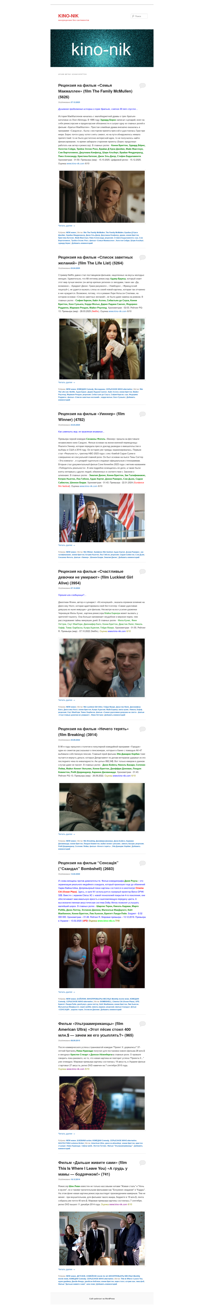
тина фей (140, 1281)
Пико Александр (96, 237)
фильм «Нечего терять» (100, 846)
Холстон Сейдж (123, 240)
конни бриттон (132, 235)
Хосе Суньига (119, 397)
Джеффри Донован (104, 840)
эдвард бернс (64, 243)
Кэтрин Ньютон (92, 554)
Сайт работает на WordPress (102, 1298)
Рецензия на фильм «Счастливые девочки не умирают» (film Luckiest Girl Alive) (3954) (95, 577)
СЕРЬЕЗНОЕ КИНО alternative (119, 389)
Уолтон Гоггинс (99, 1145)
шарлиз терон (77, 1009)
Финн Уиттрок (97, 714)
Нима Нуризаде (73, 1145)
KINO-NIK (68, 15)
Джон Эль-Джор (93, 235)
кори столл (120, 1281)
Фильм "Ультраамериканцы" (120, 1145)
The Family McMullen (115, 232)
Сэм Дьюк (139, 554)
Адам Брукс (81, 391)
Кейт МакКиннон (106, 1004)
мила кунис (124, 709)
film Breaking (89, 840)
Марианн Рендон (74, 394)
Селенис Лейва (82, 846)
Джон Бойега (119, 840)
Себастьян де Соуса (101, 394)
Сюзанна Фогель (65, 557)
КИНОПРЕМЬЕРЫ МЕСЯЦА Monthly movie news (108, 998)
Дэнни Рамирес (133, 552)
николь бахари (128, 843)
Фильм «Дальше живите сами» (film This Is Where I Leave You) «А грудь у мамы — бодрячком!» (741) (92, 1168)
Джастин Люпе (122, 706)
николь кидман (98, 1006)
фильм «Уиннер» (81, 557)
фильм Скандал (122, 1006)
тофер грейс (86, 1145)
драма (122, 235)
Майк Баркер (112, 709)
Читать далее (66, 225)
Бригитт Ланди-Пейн (67, 1004)
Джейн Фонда (78, 1281)
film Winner (88, 552)
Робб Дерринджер (66, 846)
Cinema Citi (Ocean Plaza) (123, 1001)
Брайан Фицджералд (75, 235)
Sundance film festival (103, 552)
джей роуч (81, 1004)
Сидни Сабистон (127, 554)
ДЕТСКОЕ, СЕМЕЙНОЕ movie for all (92, 1276)
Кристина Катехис (66, 237)
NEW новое (71, 232)
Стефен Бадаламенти (124, 237)
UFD (137, 1001)
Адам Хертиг (119, 552)
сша (136, 237)
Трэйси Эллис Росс (80, 240)
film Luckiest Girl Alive (93, 706)
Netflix (72, 391)
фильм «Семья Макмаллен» (102, 240)
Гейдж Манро (109, 706)
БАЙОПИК (81, 998)
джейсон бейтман (92, 1281)
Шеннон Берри (96, 557)
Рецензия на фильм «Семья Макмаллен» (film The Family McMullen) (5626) (95, 91)
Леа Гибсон (105, 554)
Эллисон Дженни (91, 1009)
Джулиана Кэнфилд (110, 235)
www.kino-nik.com (76, 163)
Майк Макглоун (81, 237)
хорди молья (106, 397)
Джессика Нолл (71, 709)
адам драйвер (64, 1281)
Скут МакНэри (73, 712)
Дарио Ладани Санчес (97, 391)
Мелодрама (100, 389)
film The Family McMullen (94, 232)
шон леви (90, 1284)
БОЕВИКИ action (84, 1140)
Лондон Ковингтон (92, 843)
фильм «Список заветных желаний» (84, 397)
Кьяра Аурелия (98, 709)
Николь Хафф (136, 709)
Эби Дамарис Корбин (121, 846)
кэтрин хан (130, 1281)
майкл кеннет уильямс (111, 843)
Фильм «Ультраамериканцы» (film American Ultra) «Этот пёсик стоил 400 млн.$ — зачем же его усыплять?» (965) (96, 1029)
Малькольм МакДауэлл (68, 1006)
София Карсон (117, 394)
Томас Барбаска (88, 712)
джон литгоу (92, 1004)
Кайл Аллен (113, 391)
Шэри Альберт (137, 240)
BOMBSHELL (106, 1001)
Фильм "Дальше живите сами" (72, 1284)
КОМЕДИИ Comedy (85, 389)
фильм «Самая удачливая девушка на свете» (116, 712)
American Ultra (97, 1143)
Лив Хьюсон (133, 1004)
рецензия (109, 237)
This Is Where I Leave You (131, 1278)
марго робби (85, 1006)
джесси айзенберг (113, 1143)
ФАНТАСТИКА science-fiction (71, 1143)
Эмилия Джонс (110, 557)
